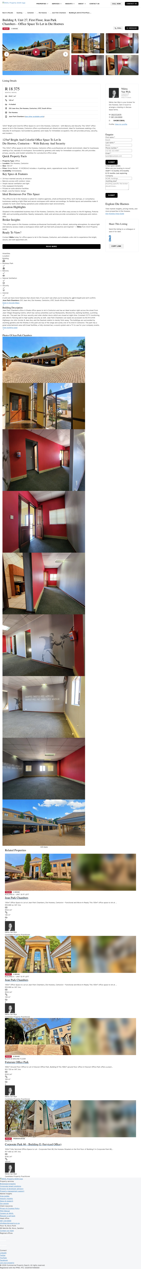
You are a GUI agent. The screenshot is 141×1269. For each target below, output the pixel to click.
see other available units (34, 116)
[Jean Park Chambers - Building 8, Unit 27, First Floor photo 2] (51, 406)
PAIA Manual (5, 1211)
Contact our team (7, 1231)
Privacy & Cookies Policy (10, 1208)
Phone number (111, 148)
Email (108, 153)
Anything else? (111, 181)
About (81, 4)
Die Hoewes (43, 13)
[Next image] (65, 54)
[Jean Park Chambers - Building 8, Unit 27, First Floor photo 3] (51, 460)
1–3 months (114, 171)
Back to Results (7, 13)
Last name (110, 143)
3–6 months (124, 171)
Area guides (4, 1196)
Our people (4, 1203)
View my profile (121, 124)
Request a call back (7, 1216)
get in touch (77, 298)
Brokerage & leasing (8, 1184)
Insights (68, 4)
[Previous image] (6, 54)
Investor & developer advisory (11, 1189)
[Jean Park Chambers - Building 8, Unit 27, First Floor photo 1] (51, 360)
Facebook (4, 1260)
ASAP (107, 171)
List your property (7, 1263)
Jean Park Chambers (59, 13)
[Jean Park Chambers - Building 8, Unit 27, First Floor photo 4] (51, 522)
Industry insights (6, 1199)
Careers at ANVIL (7, 1213)
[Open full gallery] (66, 71)
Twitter (2, 1255)
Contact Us (94, 4)
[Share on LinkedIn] (122, 240)
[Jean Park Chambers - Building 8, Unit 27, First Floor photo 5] (51, 583)
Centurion (30, 13)
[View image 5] (122, 65)
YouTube (3, 1258)
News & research (6, 1201)
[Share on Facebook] (122, 236)
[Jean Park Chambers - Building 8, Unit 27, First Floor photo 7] (51, 707)
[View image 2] (87, 43)
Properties (41, 4)
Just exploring (121, 173)
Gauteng (19, 13)
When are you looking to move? (117, 168)
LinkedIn (3, 1253)
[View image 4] (87, 65)
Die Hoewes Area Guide (114, 214)
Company (109, 176)
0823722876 (116, 115)
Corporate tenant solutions (10, 1186)
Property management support (12, 1191)
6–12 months (110, 173)
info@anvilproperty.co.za (10, 1223)
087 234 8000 (116, 117)
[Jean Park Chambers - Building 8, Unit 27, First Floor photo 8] (51, 768)
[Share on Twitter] (122, 238)
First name (110, 137)
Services (55, 4)
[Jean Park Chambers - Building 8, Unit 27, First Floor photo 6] (51, 645)
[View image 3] (122, 43)
